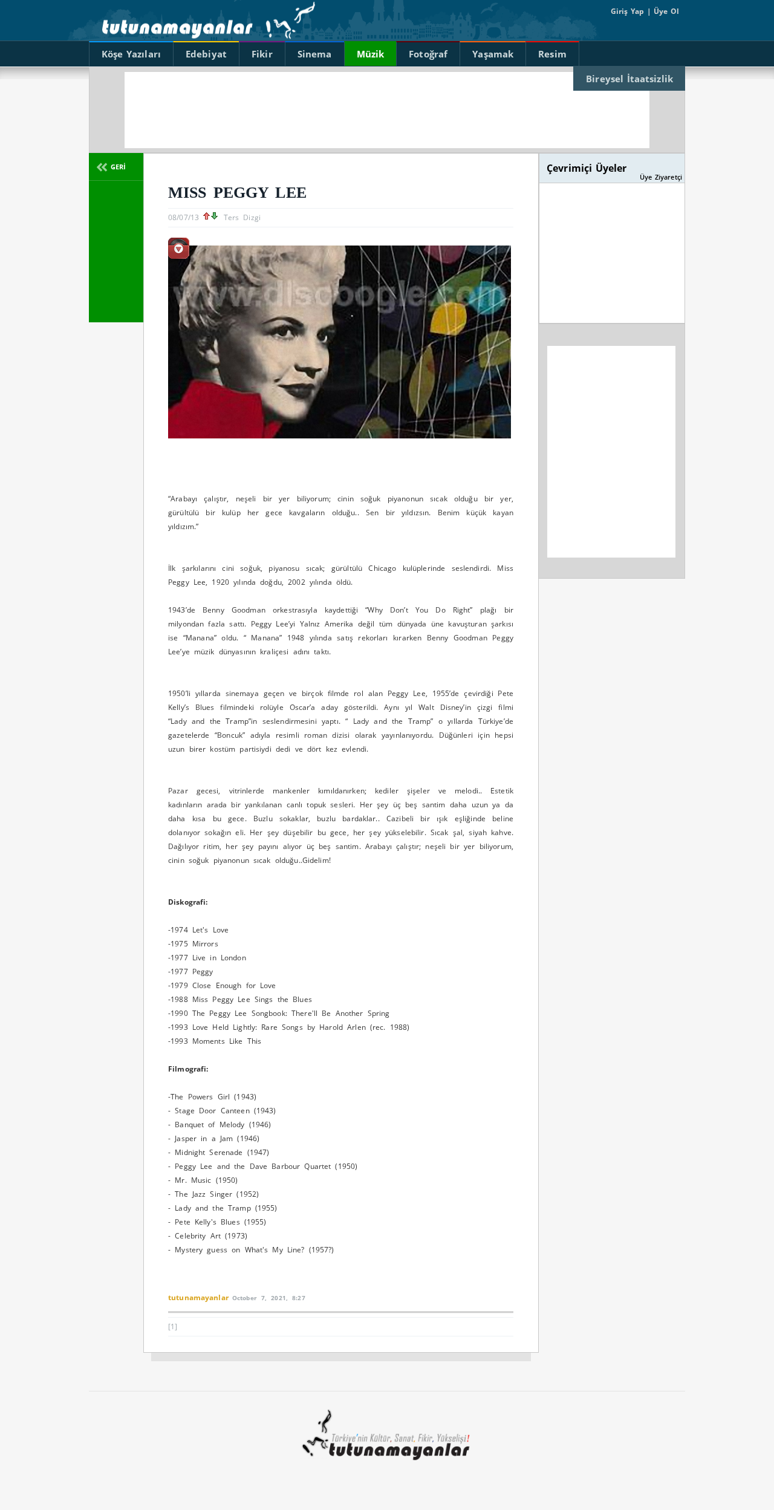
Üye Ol (665, 11)
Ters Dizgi (242, 217)
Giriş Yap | (631, 11)
